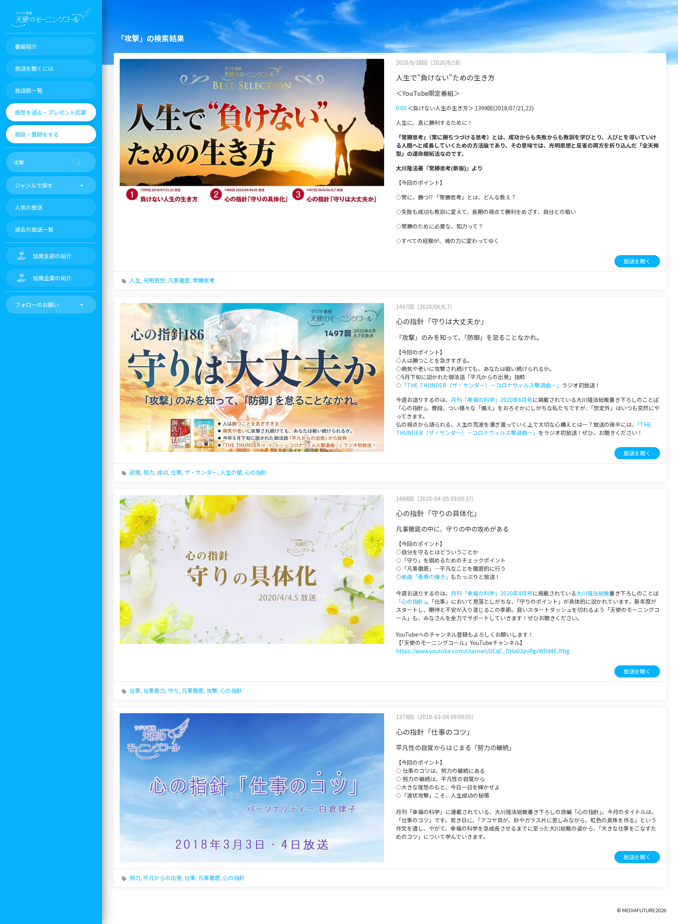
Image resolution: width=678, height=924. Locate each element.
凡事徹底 (179, 280)
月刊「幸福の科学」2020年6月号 (491, 400)
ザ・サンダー (200, 472)
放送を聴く (637, 261)
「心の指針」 (411, 601)
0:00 (401, 108)
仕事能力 (154, 690)
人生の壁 (231, 472)
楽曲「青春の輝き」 (426, 577)
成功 (162, 472)
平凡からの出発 (162, 878)
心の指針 (256, 472)
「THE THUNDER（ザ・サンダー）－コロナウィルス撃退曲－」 (481, 385)
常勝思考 (204, 280)
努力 (148, 472)
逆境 (134, 472)
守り (173, 690)
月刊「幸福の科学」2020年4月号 (491, 593)
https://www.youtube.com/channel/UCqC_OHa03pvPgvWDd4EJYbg (483, 651)
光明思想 (154, 280)
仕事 (176, 472)
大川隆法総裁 (592, 593)
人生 (134, 280)
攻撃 (211, 690)
